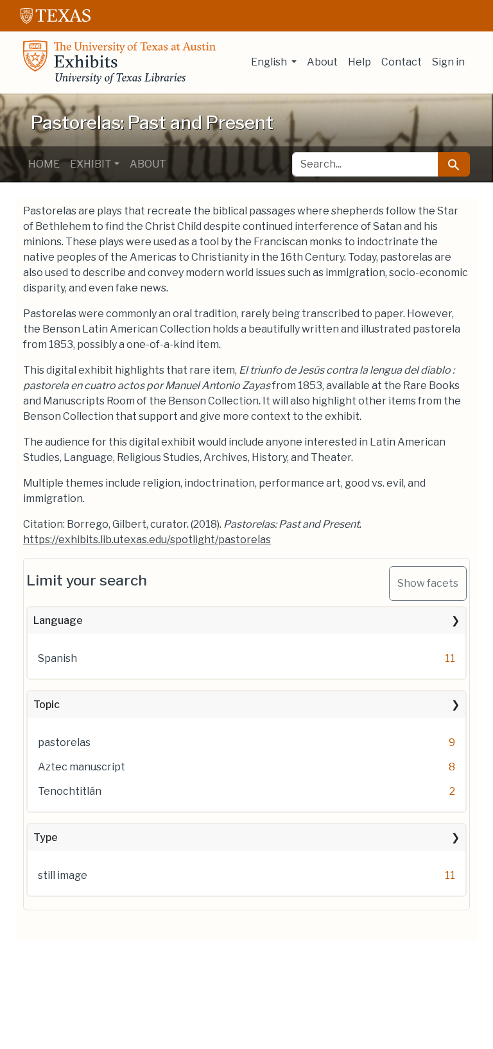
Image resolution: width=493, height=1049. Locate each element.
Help (359, 62)
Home (44, 164)
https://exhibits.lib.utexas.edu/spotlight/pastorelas (147, 539)
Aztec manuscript (81, 767)
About (322, 62)
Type (45, 837)
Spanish (57, 658)
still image (62, 875)
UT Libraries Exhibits (119, 62)
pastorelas (64, 742)
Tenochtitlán (69, 791)
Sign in (448, 62)
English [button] (270, 62)
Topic (46, 704)
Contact (401, 62)
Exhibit (91, 164)
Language (58, 620)
